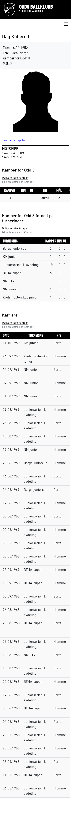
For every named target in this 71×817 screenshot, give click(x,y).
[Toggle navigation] (66, 24)
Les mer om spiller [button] (14, 140)
